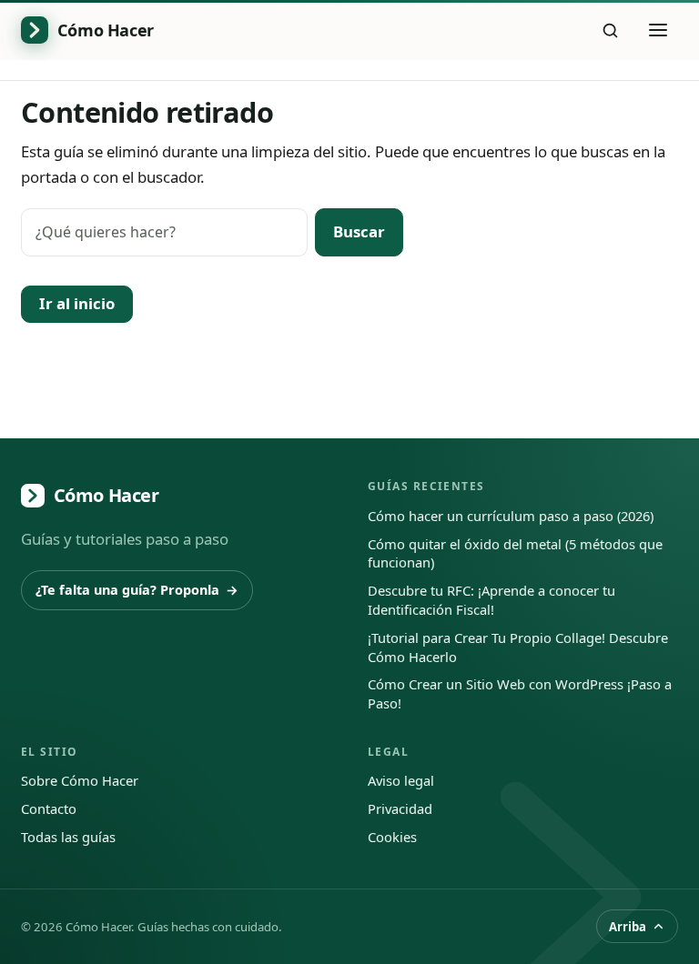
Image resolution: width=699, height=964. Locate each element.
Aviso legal (401, 780)
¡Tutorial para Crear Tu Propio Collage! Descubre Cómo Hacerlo (518, 647)
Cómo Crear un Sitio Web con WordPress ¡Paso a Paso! (520, 693)
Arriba (627, 927)
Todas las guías (68, 837)
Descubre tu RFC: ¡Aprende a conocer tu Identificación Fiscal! (491, 599)
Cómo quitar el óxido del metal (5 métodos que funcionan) (515, 553)
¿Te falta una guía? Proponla (136, 589)
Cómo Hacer (106, 495)
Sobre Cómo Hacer (79, 780)
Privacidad (400, 808)
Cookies (392, 837)
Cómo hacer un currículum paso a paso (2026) (510, 516)
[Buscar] (611, 30)
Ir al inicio (77, 303)
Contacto (48, 808)
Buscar (359, 231)
